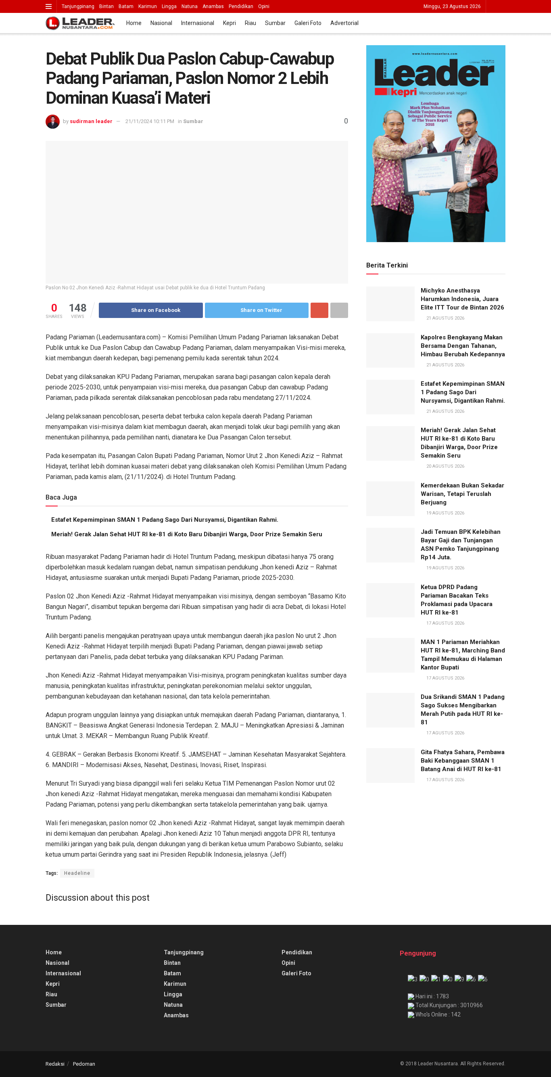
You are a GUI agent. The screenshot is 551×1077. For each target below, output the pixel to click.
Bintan (106, 6)
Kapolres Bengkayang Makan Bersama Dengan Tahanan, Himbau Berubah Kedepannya (463, 346)
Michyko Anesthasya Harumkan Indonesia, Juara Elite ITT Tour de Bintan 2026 (462, 299)
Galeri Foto (307, 23)
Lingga (169, 6)
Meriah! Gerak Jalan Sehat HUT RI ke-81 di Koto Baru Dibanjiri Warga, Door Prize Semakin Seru (186, 534)
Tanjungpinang (78, 6)
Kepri (229, 23)
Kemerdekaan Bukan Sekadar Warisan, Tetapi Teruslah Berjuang (462, 494)
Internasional (197, 23)
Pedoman (84, 1064)
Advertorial (344, 23)
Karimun (147, 6)
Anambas (213, 6)
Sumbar (275, 23)
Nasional (161, 23)
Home (134, 23)
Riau (250, 23)
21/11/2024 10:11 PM (149, 121)
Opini (263, 6)
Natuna (190, 6)
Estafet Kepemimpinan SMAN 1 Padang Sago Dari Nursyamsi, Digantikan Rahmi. (164, 519)
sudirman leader (91, 121)
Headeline (77, 873)
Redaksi (55, 1064)
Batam (126, 6)
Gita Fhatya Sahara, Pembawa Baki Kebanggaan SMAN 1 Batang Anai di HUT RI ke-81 (463, 761)
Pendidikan (241, 6)
